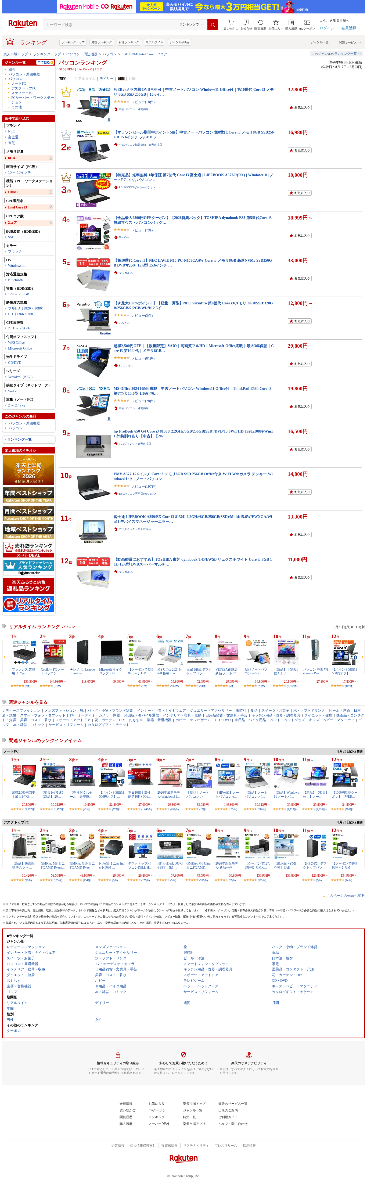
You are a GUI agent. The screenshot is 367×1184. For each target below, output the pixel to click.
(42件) (86, 809)
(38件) (28, 880)
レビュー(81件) (142, 358)
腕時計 (241, 710)
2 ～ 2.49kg (16, 405)
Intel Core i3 (17, 207)
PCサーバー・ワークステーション (32, 100)
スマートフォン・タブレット (43, 715)
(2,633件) (321, 809)
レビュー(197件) (143, 486)
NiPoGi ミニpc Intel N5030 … (111, 865)
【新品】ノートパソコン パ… (197, 794)
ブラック (15, 251)
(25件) (232, 880)
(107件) (349, 686)
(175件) (145, 880)
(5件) (231, 686)
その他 (16, 107)
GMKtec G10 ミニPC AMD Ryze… (82, 865)
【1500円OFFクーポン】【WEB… (345, 794)
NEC (11, 131)
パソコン (110, 54)
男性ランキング (101, 42)
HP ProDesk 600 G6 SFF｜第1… (170, 865)
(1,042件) (146, 809)
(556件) (349, 809)
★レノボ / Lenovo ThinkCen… (82, 671)
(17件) (202, 809)
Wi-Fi (12, 391)
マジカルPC (126, 272)
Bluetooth (15, 280)
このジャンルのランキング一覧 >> (336, 54)
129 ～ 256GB (18, 294)
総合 (12, 69)
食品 (253, 710)
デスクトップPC (24, 88)
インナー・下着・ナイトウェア (161, 710)
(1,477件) (59, 809)
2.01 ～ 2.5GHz (19, 328)
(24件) (348, 880)
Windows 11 (17, 266)
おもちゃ (136, 720)
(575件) (116, 809)
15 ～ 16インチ (19, 172)
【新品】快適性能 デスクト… (23, 865)
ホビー (180, 720)
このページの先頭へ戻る (345, 896)
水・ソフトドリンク (309, 710)
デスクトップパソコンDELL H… (140, 865)
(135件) (58, 880)
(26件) (261, 686)
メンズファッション (60, 710)
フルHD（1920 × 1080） (26, 308)
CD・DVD (223, 720)
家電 (116, 715)
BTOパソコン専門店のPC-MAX (137, 493)
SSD (11, 237)
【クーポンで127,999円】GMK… (257, 865)
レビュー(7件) (142, 230)
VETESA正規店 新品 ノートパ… (227, 671)
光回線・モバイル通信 (141, 715)
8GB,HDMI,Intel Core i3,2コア (144, 54)
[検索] (212, 24)
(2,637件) (292, 686)
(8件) (115, 880)
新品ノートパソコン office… (256, 671)
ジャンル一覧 (320, 42)
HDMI (13, 192)
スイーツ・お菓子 (275, 710)
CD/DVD (14, 363)
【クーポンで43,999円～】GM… (140, 671)
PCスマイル (126, 365)
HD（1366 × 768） (22, 314)
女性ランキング (128, 42)
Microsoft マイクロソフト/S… (110, 671)
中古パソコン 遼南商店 (134, 109)
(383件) (262, 880)
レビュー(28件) (142, 401)
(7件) (144, 686)
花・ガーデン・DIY (110, 720)
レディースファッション (21, 710)
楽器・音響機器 (159, 720)
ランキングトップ (73, 42)
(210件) (262, 809)
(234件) (87, 880)
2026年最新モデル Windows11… (168, 794)
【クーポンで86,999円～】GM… (344, 865)
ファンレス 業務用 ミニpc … (23, 671)
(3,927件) (30, 809)
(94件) (202, 686)
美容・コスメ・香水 (36, 720)
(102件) (174, 686)
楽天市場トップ (15, 54)
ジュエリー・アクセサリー (211, 710)
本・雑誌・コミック (29, 725)
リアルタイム (154, 42)
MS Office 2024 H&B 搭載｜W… (169, 671)
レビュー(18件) (142, 102)
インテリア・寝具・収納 (182, 715)
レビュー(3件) (142, 316)
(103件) (233, 809)
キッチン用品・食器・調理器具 (275, 715)
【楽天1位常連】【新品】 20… (53, 794)
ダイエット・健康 (318, 715)
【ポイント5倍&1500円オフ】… (344, 671)
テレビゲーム (200, 720)
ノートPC (18, 83)
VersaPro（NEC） (21, 377)
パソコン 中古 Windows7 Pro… (315, 671)
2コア (12, 223)
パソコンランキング (83, 63)
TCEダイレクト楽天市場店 (135, 443)
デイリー (107, 79)
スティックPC (22, 93)
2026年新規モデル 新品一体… (226, 865)
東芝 (11, 143)
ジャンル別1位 (179, 42)
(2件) (27, 686)
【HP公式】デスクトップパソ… (315, 865)
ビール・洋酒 (339, 710)
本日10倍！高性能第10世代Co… (139, 794)
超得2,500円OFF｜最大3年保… (23, 794)
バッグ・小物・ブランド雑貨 (110, 710)
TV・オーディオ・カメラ (89, 715)
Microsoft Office (20, 348)
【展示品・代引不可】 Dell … (285, 865)
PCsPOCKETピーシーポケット (137, 187)
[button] (246, 24)
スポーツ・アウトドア (73, 720)
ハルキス (124, 322)
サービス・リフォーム (66, 725)
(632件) (174, 809)
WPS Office (16, 342)
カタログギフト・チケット (108, 725)
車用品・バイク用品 (250, 720)
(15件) (57, 686)
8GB (11, 158)
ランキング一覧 (19, 439)
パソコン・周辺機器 (82, 54)
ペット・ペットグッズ (287, 720)
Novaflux (124, 237)
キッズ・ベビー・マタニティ (331, 720)
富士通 (13, 137)
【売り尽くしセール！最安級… (81, 794)
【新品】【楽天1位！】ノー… (286, 671)
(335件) (203, 880)
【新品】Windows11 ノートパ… (286, 794)
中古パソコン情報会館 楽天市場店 (140, 144)
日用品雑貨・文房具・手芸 (226, 715)
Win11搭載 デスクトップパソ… (199, 671)
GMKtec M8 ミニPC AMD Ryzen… (53, 865)
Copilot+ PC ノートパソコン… (52, 671)
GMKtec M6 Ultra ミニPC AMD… (198, 865)
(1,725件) (292, 809)
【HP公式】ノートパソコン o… (227, 794)
